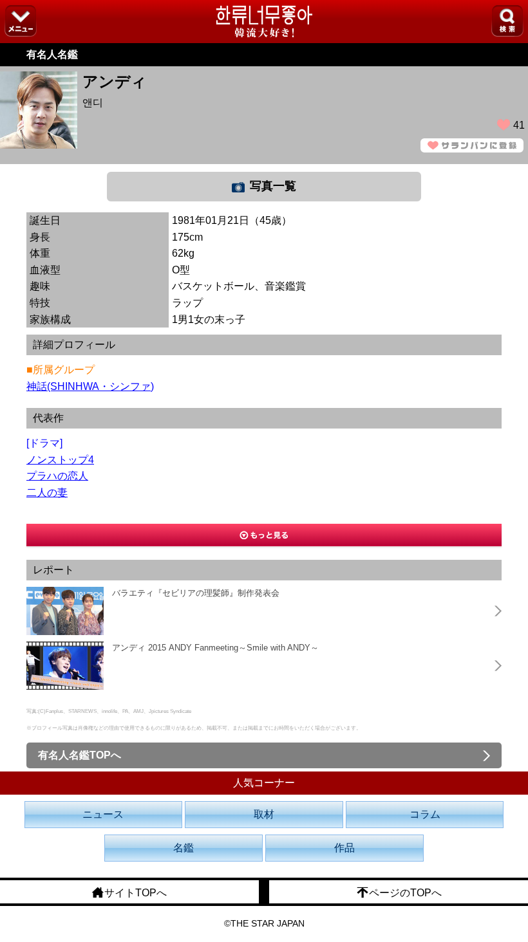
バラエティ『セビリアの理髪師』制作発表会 (195, 593)
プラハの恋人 (57, 475)
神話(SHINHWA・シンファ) (90, 386)
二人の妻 (47, 492)
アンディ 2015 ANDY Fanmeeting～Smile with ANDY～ (215, 647)
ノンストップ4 (60, 459)
